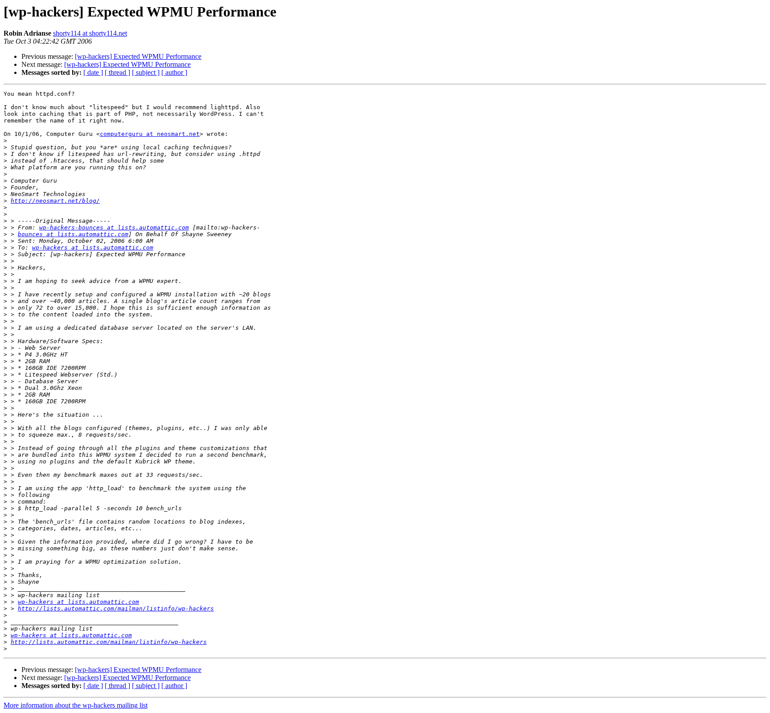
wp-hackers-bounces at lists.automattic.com (114, 227)
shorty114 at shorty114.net (90, 33)
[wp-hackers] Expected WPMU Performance (138, 56)
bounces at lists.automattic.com (73, 234)
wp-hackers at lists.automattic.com (92, 247)
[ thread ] (117, 72)
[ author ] (174, 72)
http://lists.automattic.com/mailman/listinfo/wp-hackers (116, 608)
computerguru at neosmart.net (150, 134)
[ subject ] (146, 72)
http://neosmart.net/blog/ (55, 200)
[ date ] (93, 72)
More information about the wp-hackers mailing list (75, 705)
